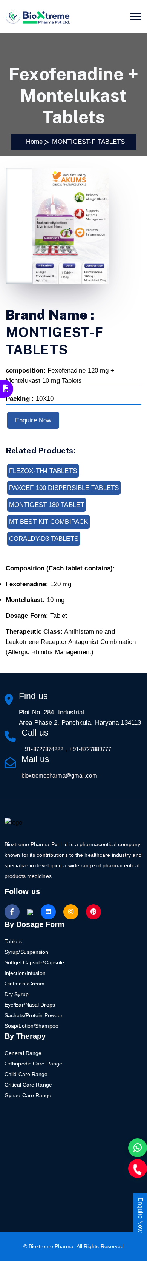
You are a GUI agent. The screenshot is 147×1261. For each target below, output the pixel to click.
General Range (23, 1053)
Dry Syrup (17, 994)
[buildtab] (38, 16)
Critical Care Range (28, 1085)
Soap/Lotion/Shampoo (31, 1026)
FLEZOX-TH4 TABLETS (43, 470)
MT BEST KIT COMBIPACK (48, 521)
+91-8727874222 (42, 749)
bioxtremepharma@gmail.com (59, 775)
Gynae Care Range (28, 1095)
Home (32, 141)
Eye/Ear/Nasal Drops (30, 1005)
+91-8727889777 (90, 749)
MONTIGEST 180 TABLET (46, 504)
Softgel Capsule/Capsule (34, 962)
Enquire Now (33, 420)
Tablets (13, 941)
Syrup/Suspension (27, 952)
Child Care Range (26, 1074)
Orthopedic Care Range (33, 1064)
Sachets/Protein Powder (34, 1015)
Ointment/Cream (24, 984)
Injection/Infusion (25, 973)
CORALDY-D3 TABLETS (43, 538)
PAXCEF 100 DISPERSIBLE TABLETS (64, 487)
